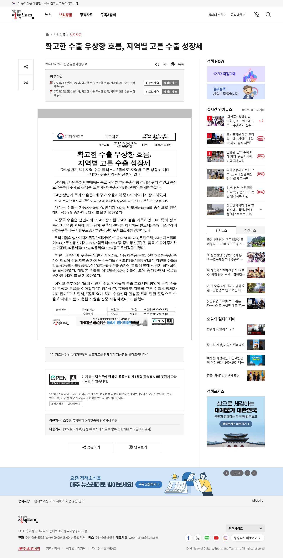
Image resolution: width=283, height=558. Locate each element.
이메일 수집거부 (75, 548)
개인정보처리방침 (29, 548)
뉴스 (48, 14)
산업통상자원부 (74, 64)
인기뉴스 (221, 230)
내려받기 (169, 83)
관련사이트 (236, 528)
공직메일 (236, 15)
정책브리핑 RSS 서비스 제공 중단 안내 (59, 501)
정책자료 (86, 14)
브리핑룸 (65, 14)
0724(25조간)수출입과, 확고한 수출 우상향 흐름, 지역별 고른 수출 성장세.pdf (94, 93)
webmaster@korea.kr (143, 537)
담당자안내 (74, 404)
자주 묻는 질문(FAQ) (104, 548)
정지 (247, 473)
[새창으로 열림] (172, 64)
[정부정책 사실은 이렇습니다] (236, 91)
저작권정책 (57, 404)
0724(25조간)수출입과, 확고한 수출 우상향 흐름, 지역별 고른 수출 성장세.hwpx (94, 84)
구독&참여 (108, 14)
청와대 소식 (215, 15)
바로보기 (151, 83)
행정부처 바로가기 (246, 537)
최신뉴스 (250, 230)
